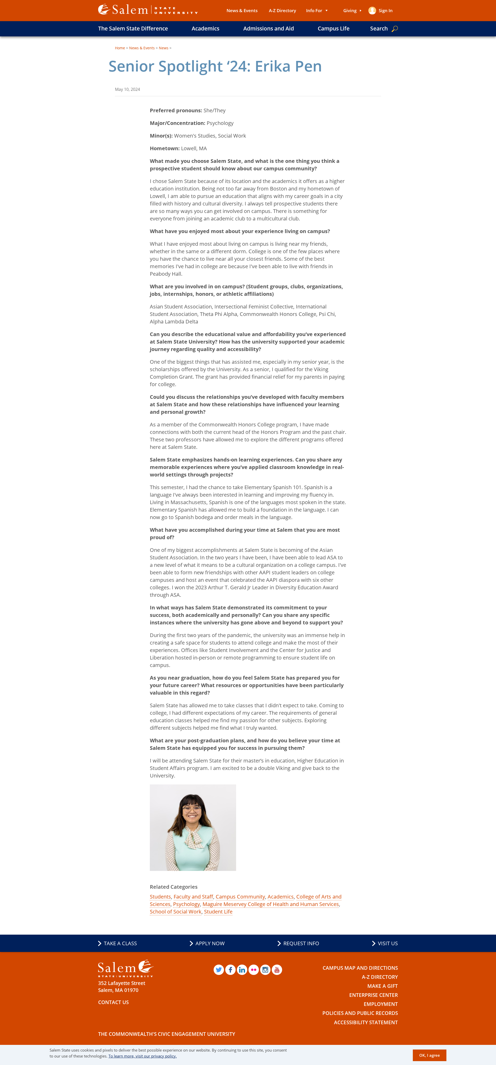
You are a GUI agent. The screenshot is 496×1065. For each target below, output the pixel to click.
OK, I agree (429, 1055)
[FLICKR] (254, 970)
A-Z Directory (282, 10)
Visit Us (388, 943)
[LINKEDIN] (242, 970)
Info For (314, 10)
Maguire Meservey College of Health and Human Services (271, 904)
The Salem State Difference (133, 28)
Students (160, 896)
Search (379, 28)
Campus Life (334, 28)
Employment (381, 1004)
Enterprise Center (373, 995)
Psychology (186, 904)
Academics (205, 28)
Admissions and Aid (268, 28)
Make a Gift (382, 986)
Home (120, 47)
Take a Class (120, 943)
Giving (350, 10)
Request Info (301, 943)
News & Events (242, 10)
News (163, 47)
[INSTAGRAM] (265, 970)
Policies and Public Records (360, 1013)
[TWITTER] (219, 970)
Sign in (386, 10)
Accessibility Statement (366, 1022)
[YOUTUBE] (277, 970)
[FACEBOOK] (230, 970)
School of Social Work (176, 911)
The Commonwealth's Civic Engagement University (166, 1034)
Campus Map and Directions (360, 968)
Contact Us (113, 1002)
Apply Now (210, 943)
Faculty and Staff (193, 896)
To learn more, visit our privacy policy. (143, 1056)
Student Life (218, 911)
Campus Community (240, 896)
